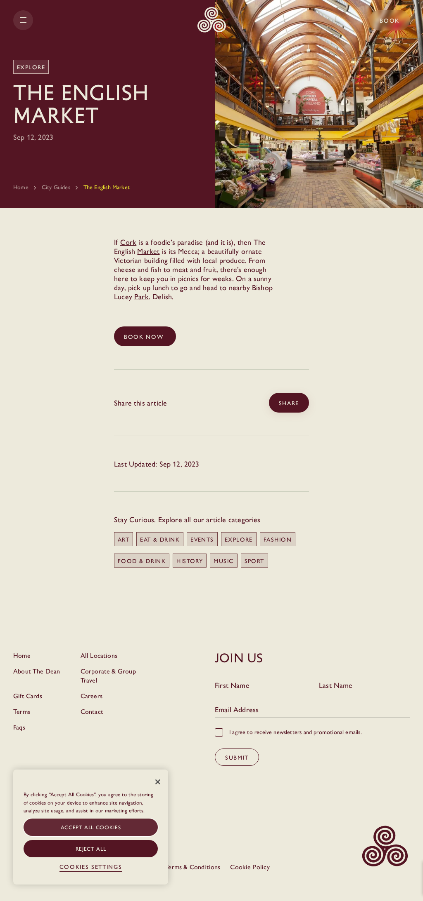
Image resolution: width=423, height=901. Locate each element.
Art (123, 539)
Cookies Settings (90, 866)
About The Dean (36, 671)
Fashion (278, 539)
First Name (232, 685)
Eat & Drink (160, 539)
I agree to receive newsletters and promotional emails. (295, 731)
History (189, 560)
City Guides (56, 187)
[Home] (211, 20)
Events (202, 539)
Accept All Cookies (91, 827)
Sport (254, 560)
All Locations (99, 655)
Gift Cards (27, 695)
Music (223, 560)
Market (148, 251)
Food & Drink (142, 560)
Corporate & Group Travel (108, 675)
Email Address (237, 709)
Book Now (145, 336)
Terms (21, 711)
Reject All (91, 848)
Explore (239, 539)
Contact (92, 711)
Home (21, 187)
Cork (128, 242)
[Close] (158, 782)
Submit (237, 757)
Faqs (19, 727)
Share (289, 403)
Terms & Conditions (192, 866)
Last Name (336, 685)
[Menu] (23, 20)
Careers (91, 695)
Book (389, 20)
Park (141, 296)
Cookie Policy (249, 866)
